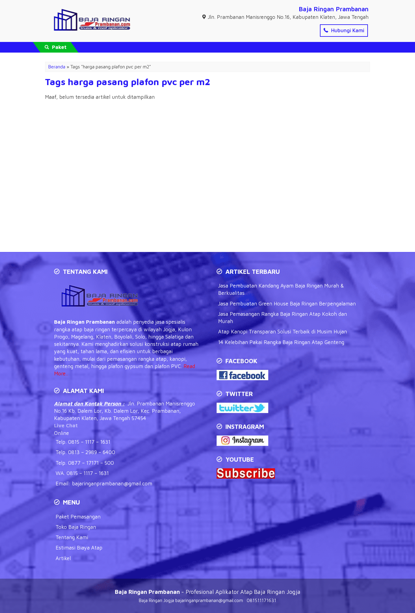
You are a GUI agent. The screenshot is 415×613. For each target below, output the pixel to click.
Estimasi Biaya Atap (79, 548)
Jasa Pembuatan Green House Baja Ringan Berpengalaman (287, 304)
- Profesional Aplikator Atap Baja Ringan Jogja (207, 591)
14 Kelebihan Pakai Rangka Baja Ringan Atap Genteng (281, 342)
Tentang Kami (72, 537)
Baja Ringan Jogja (156, 600)
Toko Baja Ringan (76, 527)
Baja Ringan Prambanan (334, 8)
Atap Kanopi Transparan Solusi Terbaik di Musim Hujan (282, 332)
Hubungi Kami (347, 30)
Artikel (63, 558)
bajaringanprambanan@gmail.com (112, 483)
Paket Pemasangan (78, 517)
